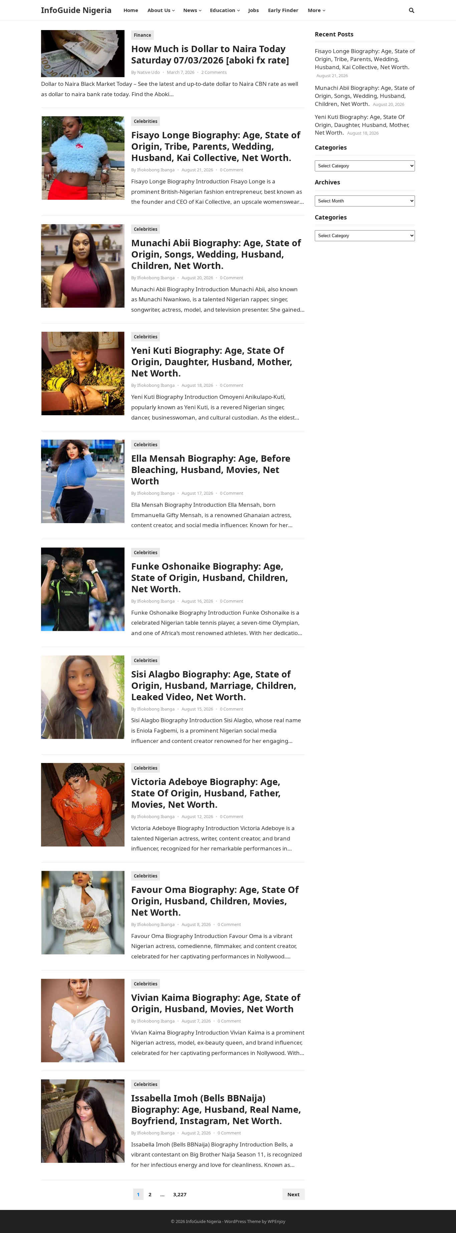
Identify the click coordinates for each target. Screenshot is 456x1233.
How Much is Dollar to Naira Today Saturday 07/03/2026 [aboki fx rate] (210, 54)
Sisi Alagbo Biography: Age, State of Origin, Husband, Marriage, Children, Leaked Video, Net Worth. (213, 685)
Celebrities (145, 121)
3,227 (180, 1194)
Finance (142, 35)
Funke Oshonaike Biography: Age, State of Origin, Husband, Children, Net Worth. (209, 577)
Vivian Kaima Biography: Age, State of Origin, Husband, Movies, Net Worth (215, 1003)
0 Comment (231, 170)
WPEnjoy (276, 1221)
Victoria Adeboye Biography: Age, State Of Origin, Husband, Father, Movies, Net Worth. (206, 792)
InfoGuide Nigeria (76, 10)
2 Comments (214, 72)
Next (293, 1194)
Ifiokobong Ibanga (156, 170)
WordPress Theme (242, 1221)
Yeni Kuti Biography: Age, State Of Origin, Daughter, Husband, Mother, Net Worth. (211, 361)
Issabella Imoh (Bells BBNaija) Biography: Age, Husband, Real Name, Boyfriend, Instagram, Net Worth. (216, 1109)
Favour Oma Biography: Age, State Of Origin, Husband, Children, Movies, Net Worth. (215, 900)
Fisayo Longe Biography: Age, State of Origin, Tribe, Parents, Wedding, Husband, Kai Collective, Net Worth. (215, 146)
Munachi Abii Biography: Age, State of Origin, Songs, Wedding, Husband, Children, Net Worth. (216, 254)
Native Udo (148, 72)
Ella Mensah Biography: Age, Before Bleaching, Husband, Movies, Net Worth (210, 469)
